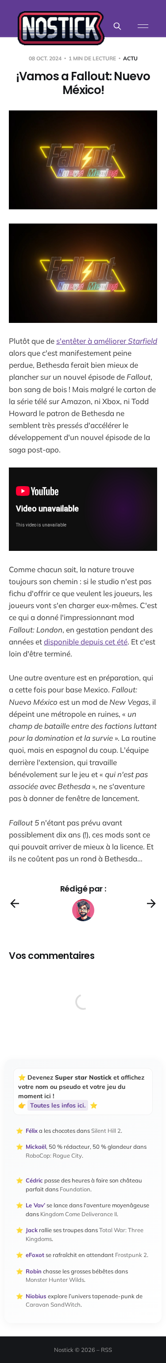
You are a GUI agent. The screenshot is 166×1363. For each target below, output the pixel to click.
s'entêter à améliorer (106, 341)
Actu (130, 58)
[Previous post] (14, 903)
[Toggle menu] (143, 26)
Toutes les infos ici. (57, 1105)
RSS (106, 1349)
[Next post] (151, 903)
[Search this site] (117, 26)
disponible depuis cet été (85, 641)
